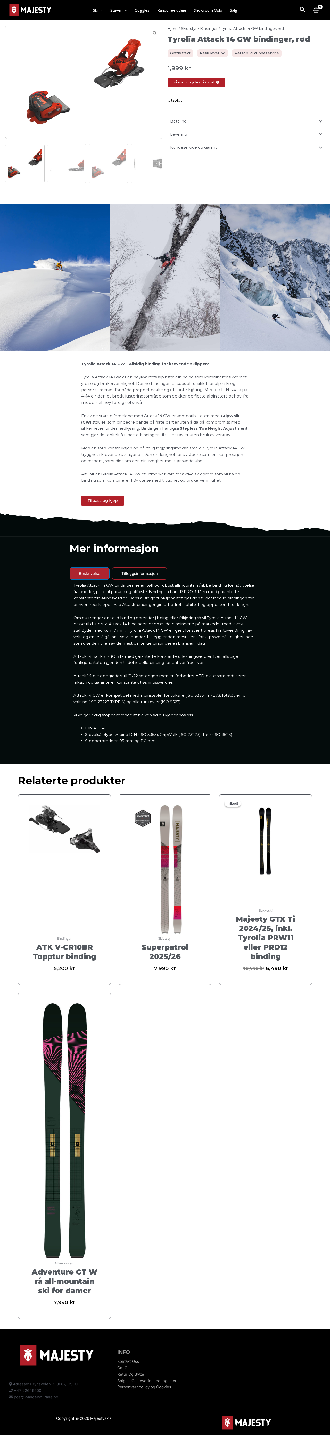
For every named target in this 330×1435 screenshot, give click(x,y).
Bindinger (209, 28)
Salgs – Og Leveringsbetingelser (147, 1380)
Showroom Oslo (208, 10)
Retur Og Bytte (130, 1374)
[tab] (90, 573)
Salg (233, 10)
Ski (95, 10)
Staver (116, 10)
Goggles (142, 10)
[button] (100, 10)
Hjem (173, 28)
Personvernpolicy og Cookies (144, 1386)
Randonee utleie (171, 10)
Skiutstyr (189, 28)
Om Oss (124, 1367)
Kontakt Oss (128, 1361)
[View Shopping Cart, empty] (316, 10)
